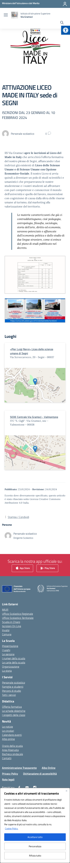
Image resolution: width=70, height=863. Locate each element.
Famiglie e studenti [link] (12, 687)
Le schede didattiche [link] (13, 711)
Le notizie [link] (7, 727)
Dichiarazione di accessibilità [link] (40, 774)
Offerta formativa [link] (12, 707)
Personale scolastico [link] (13, 682)
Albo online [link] (8, 739)
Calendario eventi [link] (12, 735)
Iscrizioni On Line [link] (11, 626)
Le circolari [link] (8, 731)
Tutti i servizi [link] (9, 695)
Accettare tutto (35, 837)
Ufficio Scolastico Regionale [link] (17, 614)
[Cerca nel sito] (62, 23)
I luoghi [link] (6, 650)
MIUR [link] (5, 610)
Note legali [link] (8, 779)
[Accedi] (65, 4)
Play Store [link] (49, 568)
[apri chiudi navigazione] (6, 15)
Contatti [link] (6, 758)
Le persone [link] (8, 654)
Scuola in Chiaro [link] (11, 622)
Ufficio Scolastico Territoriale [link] (17, 618)
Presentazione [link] (10, 646)
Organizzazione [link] (10, 666)
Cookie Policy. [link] (11, 828)
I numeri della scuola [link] (13, 658)
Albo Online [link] (48, 768)
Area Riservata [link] (10, 750)
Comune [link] (6, 634)
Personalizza (35, 846)
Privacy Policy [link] (10, 774)
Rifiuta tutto (35, 855)
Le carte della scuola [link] (13, 662)
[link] (65, 30)
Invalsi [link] (5, 630)
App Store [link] (24, 568)
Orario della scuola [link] (12, 746)
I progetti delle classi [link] (13, 715)
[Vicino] (66, 791)
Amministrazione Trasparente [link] (19, 768)
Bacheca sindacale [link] (12, 754)
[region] (35, 825)
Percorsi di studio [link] (11, 691)
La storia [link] (7, 671)
